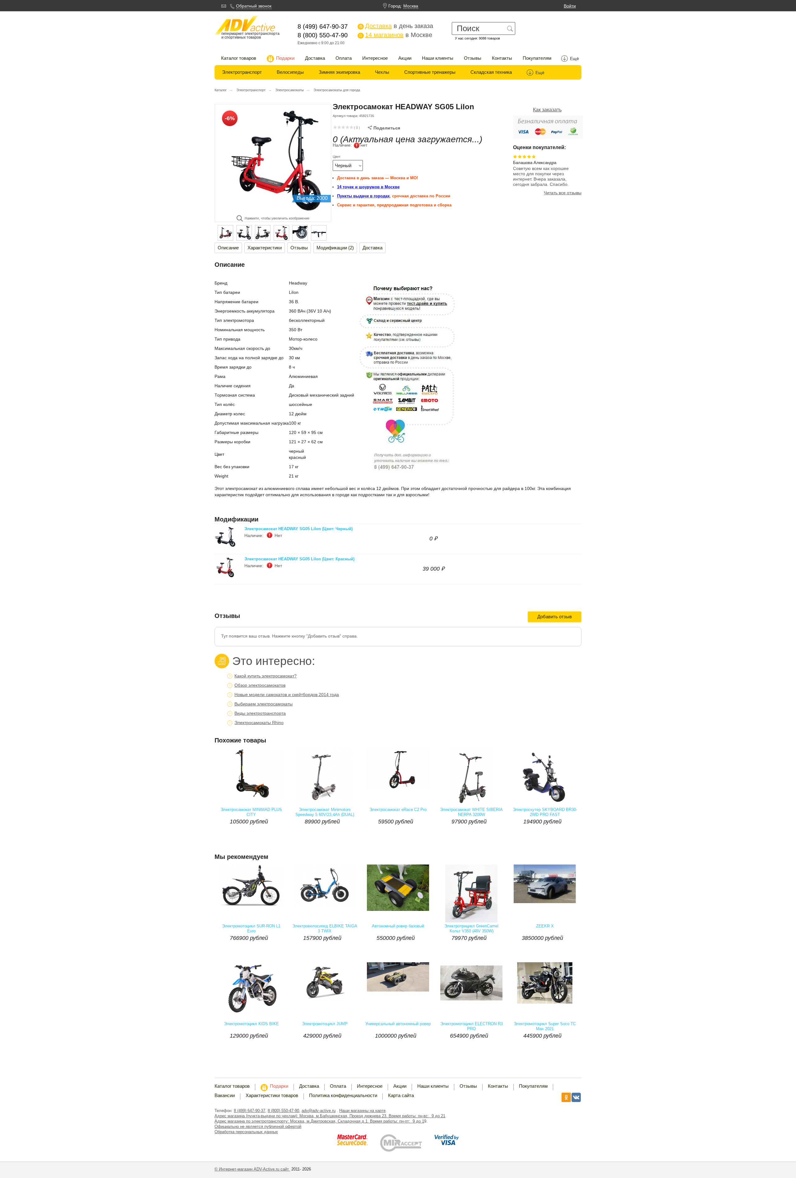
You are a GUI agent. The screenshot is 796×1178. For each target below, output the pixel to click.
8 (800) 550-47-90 (283, 1110)
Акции (404, 58)
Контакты (502, 58)
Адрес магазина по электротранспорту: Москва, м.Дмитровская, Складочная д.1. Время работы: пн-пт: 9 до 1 (319, 1121)
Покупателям (537, 58)
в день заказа (396, 25)
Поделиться (384, 127)
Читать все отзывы (562, 192)
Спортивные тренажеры (430, 72)
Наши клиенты (437, 58)
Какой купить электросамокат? (265, 675)
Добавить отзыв (554, 616)
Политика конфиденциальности (343, 1095)
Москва (410, 5)
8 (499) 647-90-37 (249, 1110)
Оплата (344, 58)
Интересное (375, 58)
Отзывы (472, 58)
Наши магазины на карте (362, 1110)
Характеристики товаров (272, 1095)
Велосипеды (290, 72)
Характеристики (265, 247)
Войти (570, 5)
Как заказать (547, 109)
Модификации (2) (335, 247)
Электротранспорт (242, 72)
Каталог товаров (238, 58)
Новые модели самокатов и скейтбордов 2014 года (286, 694)
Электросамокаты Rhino (259, 722)
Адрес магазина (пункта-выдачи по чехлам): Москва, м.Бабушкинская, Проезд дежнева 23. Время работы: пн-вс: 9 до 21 (330, 1116)
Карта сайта (401, 1095)
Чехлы (382, 72)
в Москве (395, 34)
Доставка (315, 58)
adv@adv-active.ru (319, 1110)
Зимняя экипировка (339, 72)
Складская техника (491, 72)
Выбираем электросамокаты (263, 703)
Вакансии (225, 1095)
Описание (228, 247)
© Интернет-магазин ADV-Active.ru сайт (252, 1169)
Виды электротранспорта (260, 713)
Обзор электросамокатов (259, 685)
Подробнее (269, 833)
